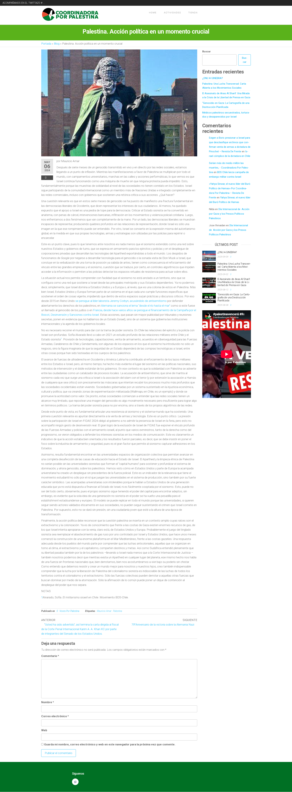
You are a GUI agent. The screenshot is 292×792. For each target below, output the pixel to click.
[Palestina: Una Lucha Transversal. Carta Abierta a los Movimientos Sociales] (209, 267)
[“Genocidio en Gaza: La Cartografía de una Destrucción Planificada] (209, 297)
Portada (46, 43)
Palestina (117, 611)
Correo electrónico (55, 716)
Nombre (47, 702)
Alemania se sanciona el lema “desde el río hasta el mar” (136, 305)
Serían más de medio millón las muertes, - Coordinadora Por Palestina (229, 168)
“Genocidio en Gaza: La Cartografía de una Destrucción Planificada (233, 297)
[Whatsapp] (75, 781)
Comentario (50, 656)
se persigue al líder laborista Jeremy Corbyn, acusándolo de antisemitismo (121, 301)
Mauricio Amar (104, 611)
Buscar (206, 51)
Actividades (172, 12)
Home (152, 12)
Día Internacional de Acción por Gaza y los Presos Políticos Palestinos (229, 214)
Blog (56, 43)
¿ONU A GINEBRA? (212, 78)
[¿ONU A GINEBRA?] (209, 255)
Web (44, 730)
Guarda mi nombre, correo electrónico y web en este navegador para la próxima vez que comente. (109, 744)
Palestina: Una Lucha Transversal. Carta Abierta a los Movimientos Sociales (234, 266)
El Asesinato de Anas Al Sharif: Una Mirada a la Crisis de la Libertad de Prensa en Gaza (233, 282)
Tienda (193, 12)
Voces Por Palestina (69, 611)
